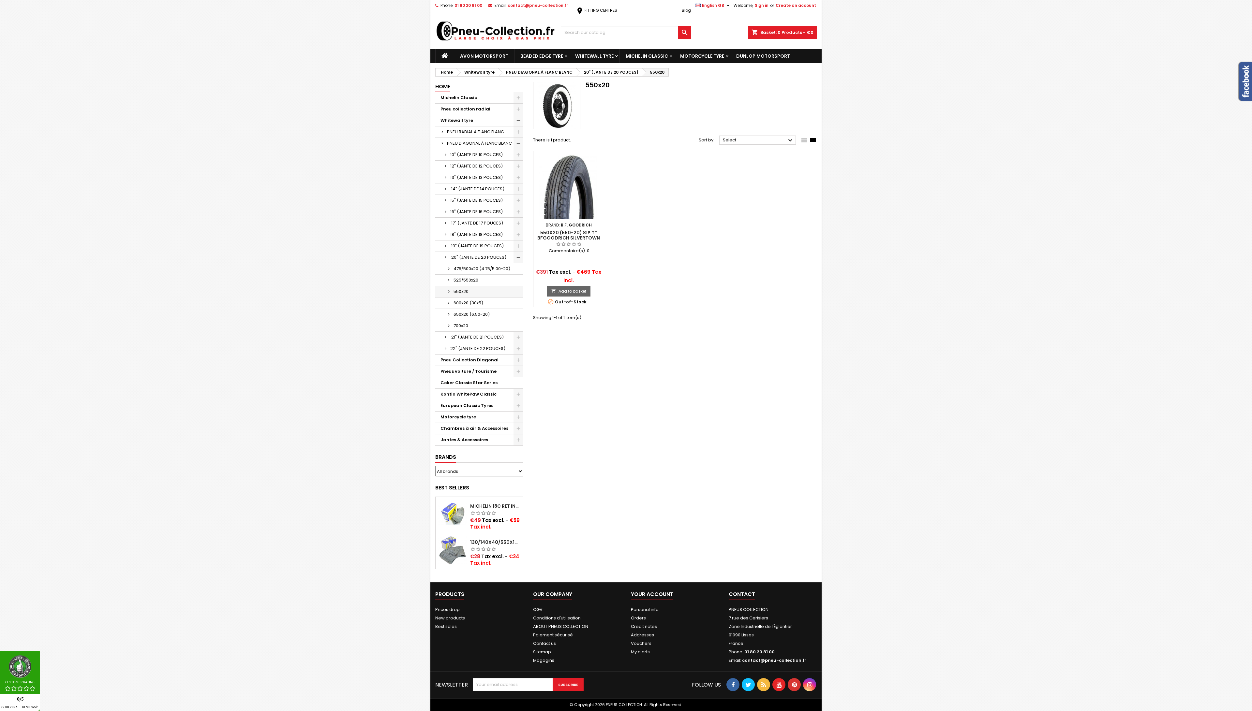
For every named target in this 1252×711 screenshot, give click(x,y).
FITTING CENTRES (596, 10)
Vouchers (641, 643)
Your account (652, 594)
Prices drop (447, 609)
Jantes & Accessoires (464, 440)
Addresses (642, 635)
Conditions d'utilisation (557, 618)
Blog (686, 10)
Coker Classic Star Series (469, 383)
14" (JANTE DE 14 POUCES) (477, 189)
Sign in (761, 5)
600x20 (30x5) (468, 303)
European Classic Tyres (466, 405)
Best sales (446, 626)
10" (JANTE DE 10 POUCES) (476, 155)
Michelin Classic (647, 56)
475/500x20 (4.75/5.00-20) (482, 269)
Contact (742, 594)
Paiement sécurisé (553, 635)
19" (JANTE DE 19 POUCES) (477, 246)
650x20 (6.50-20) (472, 314)
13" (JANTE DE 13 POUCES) (476, 177)
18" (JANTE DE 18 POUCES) (476, 234)
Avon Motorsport (484, 56)
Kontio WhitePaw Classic (468, 394)
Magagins (543, 660)
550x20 (461, 291)
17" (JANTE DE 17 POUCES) (476, 223)
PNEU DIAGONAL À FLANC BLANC (479, 143)
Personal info (645, 609)
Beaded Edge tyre (541, 56)
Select (758, 140)
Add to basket (568, 291)
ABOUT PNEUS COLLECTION (560, 626)
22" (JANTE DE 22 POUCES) (477, 348)
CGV (538, 609)
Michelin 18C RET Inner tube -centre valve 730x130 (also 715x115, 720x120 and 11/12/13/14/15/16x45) (495, 506)
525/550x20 (466, 280)
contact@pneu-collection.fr (538, 5)
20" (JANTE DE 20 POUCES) (478, 257)
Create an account (796, 5)
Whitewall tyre (594, 56)
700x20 (461, 326)
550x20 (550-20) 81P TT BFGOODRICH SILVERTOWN (568, 235)
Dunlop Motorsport (763, 56)
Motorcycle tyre (702, 56)
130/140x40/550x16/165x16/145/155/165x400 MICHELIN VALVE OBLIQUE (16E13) (495, 542)
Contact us (544, 643)
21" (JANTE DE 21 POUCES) (477, 337)
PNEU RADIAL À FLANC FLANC (475, 132)
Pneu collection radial (465, 109)
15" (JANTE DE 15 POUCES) (476, 200)
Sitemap (542, 652)
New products (450, 618)
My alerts (640, 652)
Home (442, 86)
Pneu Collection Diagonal (469, 360)
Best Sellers (452, 487)
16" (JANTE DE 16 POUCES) (476, 212)
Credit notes (644, 626)
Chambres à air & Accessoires (474, 428)
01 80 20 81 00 (468, 5)
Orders (638, 618)
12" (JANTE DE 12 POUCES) (476, 166)
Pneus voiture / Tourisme (468, 371)
